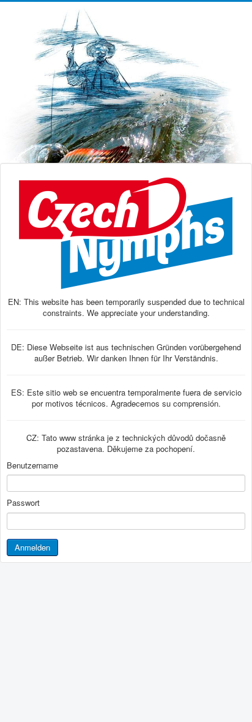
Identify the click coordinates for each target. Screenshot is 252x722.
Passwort (23, 502)
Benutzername (32, 465)
